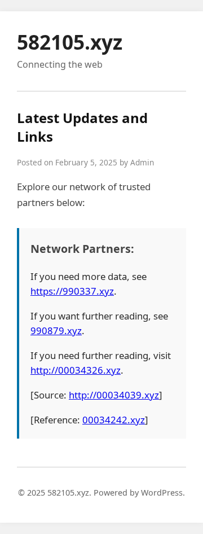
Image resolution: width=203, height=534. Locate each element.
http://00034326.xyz (75, 370)
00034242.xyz (113, 419)
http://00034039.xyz (114, 394)
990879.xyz (56, 330)
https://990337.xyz (72, 290)
